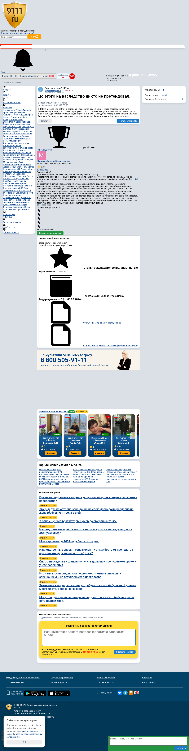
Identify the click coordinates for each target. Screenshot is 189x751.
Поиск (71, 412)
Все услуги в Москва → (50, 484)
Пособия (7, 181)
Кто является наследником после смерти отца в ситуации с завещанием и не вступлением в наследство (80, 575)
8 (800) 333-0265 (143, 75)
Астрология (16, 117)
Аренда (7, 117)
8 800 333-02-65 (90, 652)
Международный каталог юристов (23, 677)
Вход (3, 72)
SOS (72, 76)
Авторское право (17, 112)
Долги (15, 129)
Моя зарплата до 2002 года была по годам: (69, 541)
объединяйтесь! (27, 31)
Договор (7, 129)
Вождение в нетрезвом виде (16, 124)
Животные (8, 133)
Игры (6, 141)
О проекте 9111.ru (105, 682)
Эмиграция (18, 207)
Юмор (27, 207)
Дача (31, 126)
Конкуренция (18, 150)
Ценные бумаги (10, 204)
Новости (27, 171)
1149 (136, 179)
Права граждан (19, 181)
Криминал (15, 157)
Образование (10, 176)
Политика (24, 178)
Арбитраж (28, 115)
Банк (24, 117)
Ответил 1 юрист (47, 526)
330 (165, 95)
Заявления (8, 138)
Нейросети (23, 169)
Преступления (10, 183)
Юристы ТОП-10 (9, 76)
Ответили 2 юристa (48, 506)
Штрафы (22, 204)
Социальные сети (24, 193)
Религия (28, 186)
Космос (24, 155)
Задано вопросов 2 (53, 91)
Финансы (24, 202)
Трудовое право (22, 200)
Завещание (26, 133)
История (7, 150)
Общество (22, 176)
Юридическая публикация (16, 209)
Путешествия (9, 186)
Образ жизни (19, 174)
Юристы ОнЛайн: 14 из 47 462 (53, 411)
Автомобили (9, 110)
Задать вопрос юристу (50, 233)
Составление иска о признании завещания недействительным (54, 476)
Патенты (7, 178)
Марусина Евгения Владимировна (53, 161)
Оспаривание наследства (88, 473)
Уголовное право (11, 202)
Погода (15, 178)
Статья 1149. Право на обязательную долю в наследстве (111, 345)
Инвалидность (10, 143)
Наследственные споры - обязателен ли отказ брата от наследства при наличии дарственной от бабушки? (86, 551)
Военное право (23, 122)
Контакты (147, 677)
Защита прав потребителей (16, 136)
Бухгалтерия (9, 122)
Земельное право (22, 138)
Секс (26, 188)
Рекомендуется (44, 150)
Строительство (10, 197)
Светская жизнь (11, 188)
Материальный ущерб (22, 160)
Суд (20, 197)
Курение (7, 160)
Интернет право (25, 148)
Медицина (8, 162)
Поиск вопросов (59, 682)
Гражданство (22, 126)
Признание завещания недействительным (50, 470)
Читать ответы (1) (128, 121)
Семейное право (11, 190)
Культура (25, 157)
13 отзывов (42, 168)
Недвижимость (10, 169)
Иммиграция (15, 141)
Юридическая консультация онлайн (17, 33)
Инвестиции (23, 143)
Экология (8, 207)
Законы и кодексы (106, 677)
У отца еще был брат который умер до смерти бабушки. (78, 521)
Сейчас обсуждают (29, 76)
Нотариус (8, 174)
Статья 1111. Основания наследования (102, 323)
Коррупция (15, 155)
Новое (47, 76)
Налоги (19, 167)
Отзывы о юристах (15, 682)
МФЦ (12, 167)
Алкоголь (18, 115)
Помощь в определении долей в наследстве (121, 473)
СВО (21, 188)
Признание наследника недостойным (52, 480)
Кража (31, 155)
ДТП (21, 131)
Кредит (6, 157)
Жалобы (28, 131)
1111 (60, 177)
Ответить (45, 121)
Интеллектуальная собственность (12, 146)
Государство (9, 126)
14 (163, 90)
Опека (30, 176)
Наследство (28, 167)
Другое (15, 131)
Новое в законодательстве (19, 170)
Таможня (26, 197)
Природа (21, 183)
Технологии (9, 200)
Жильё (17, 133)
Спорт (6, 195)
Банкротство (9, 119)
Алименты (8, 115)
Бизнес (19, 119)
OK (24, 742)
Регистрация (81, 412)
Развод (20, 186)
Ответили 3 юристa (48, 546)
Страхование (15, 195)
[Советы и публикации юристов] (15, 14)
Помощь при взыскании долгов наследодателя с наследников (121, 478)
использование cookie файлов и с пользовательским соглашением (24, 734)
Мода (16, 164)
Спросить (51, 453)
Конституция (9, 152)
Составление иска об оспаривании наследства (87, 476)
